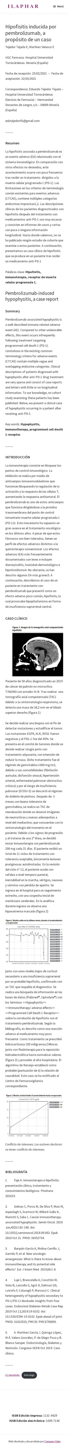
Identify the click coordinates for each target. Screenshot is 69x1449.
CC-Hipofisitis (12, 1375)
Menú (60, 6)
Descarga (29, 1375)
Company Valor (52, 1441)
